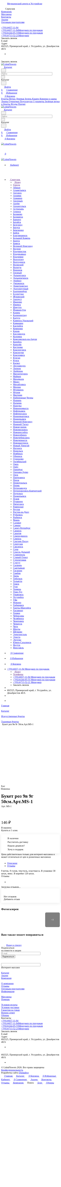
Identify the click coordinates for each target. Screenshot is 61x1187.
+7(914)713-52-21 (15, 35)
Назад (17, 182)
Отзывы (11, 866)
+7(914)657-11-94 (9, 27)
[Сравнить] (2, 812)
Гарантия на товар (10, 1010)
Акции (4, 975)
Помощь (5, 999)
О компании (7, 983)
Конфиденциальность (12, 1070)
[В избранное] (2, 809)
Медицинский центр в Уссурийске (24, 3)
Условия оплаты (9, 1004)
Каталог (5, 973)
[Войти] (2, 150)
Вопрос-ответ (8, 1012)
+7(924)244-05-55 (22, 33)
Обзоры (5, 1015)
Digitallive (24, 1072)
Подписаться (8, 956)
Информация (7, 991)
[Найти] (3, 83)
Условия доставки (10, 1007)
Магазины (6, 996)
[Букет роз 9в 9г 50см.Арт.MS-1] (31, 753)
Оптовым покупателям (12, 989)
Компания (6, 978)
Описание (12, 863)
